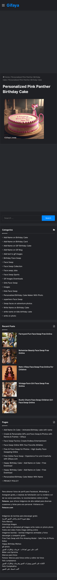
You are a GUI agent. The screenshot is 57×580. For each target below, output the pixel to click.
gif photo (6, 547)
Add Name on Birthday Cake (16, 237)
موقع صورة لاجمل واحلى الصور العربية (16, 519)
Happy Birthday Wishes (11, 544)
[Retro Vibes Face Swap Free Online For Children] (9, 373)
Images (7, 287)
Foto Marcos (7, 521)
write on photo (10, 316)
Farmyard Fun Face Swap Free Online (35, 334)
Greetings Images (9, 524)
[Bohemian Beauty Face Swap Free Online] (9, 356)
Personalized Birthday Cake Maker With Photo (23, 295)
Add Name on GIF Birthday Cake (17, 246)
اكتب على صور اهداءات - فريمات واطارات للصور (20, 549)
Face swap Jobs (10, 270)
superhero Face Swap (13, 299)
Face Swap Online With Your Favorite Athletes (23, 445)
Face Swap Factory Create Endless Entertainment (25, 441)
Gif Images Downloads (13, 279)
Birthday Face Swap (12, 258)
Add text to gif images (13, 254)
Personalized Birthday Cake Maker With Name (23, 477)
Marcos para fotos (9, 555)
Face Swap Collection (13, 266)
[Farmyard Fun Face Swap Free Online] (9, 340)
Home (7, 77)
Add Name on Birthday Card (16, 242)
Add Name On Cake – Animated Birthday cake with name (28, 430)
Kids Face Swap (10, 291)
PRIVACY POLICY (11, 481)
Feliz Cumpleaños (9, 566)
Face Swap (8, 262)
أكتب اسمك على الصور (10, 569)
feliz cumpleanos (9, 561)
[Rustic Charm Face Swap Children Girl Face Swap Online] (9, 406)
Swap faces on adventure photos (18, 303)
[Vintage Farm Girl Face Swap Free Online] (9, 389)
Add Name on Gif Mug (13, 250)
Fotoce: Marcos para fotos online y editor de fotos (23, 558)
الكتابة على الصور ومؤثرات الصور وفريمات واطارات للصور (23, 563)
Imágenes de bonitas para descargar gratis (19, 516)
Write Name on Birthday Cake (16, 307)
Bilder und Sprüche (10, 552)
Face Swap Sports (11, 275)
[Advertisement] (28, 41)
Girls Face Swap (10, 283)
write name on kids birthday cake (18, 312)
